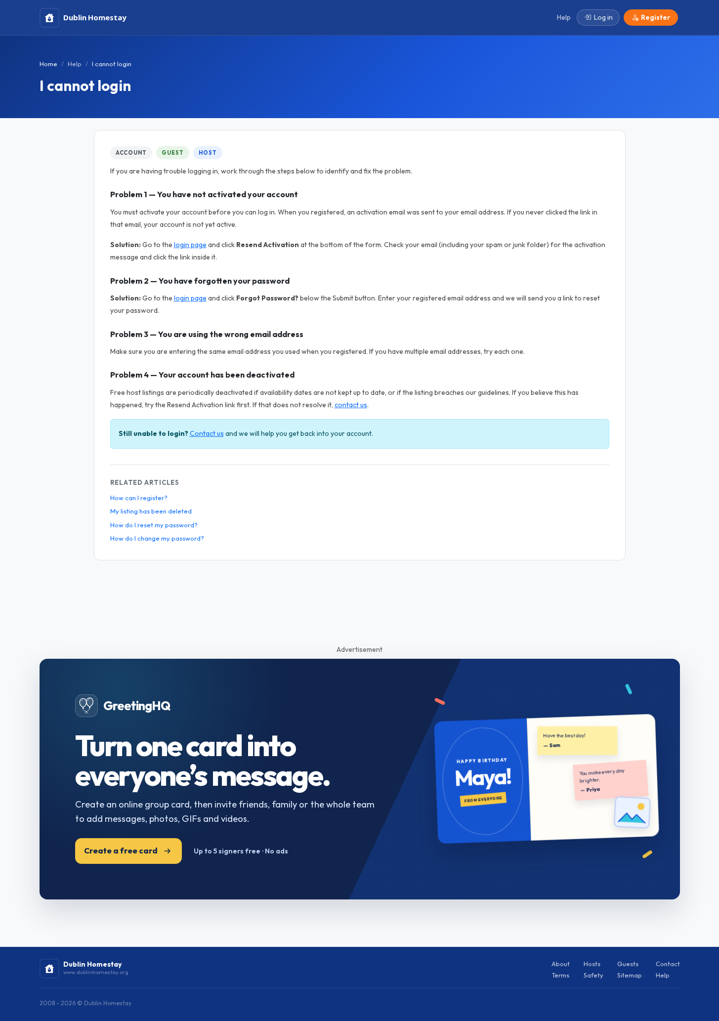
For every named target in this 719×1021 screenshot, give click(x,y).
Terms (560, 975)
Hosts (592, 964)
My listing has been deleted (151, 511)
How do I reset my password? (154, 525)
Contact (668, 964)
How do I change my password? (157, 538)
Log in (603, 17)
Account (131, 152)
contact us (351, 404)
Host (208, 152)
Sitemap (629, 975)
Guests (627, 964)
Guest (172, 152)
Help (75, 64)
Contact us (207, 433)
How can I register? (139, 498)
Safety (593, 975)
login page (190, 244)
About (560, 964)
